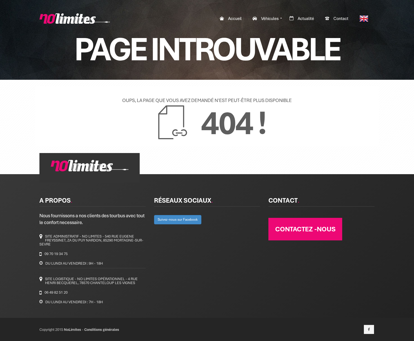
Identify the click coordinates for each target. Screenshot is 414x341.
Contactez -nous (305, 228)
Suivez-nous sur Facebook (178, 219)
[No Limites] (74, 18)
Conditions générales (101, 329)
